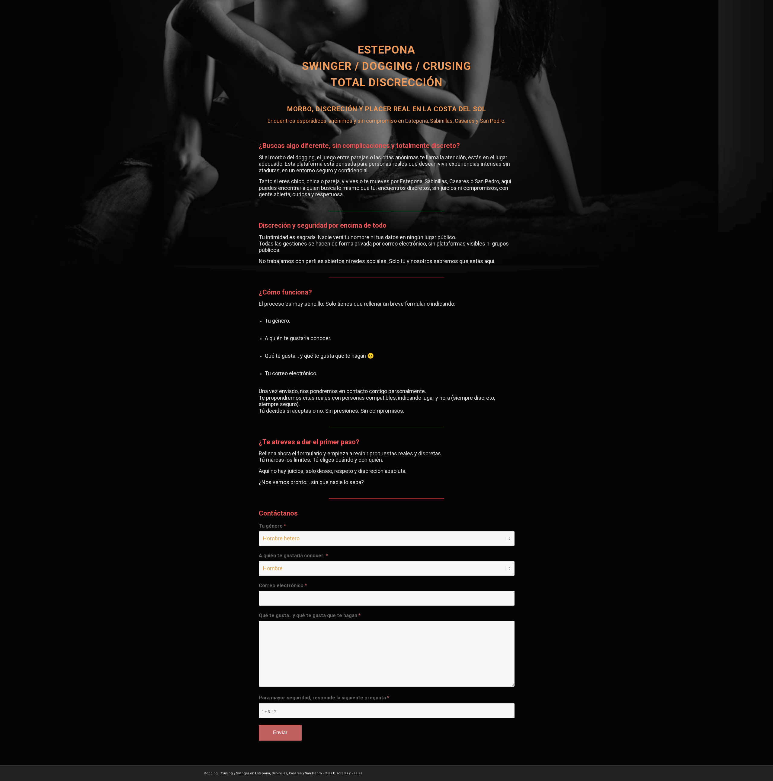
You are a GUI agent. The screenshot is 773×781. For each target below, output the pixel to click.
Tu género (272, 526)
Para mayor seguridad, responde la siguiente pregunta (324, 698)
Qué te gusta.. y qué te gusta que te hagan (310, 615)
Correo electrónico (283, 585)
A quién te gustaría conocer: (293, 555)
